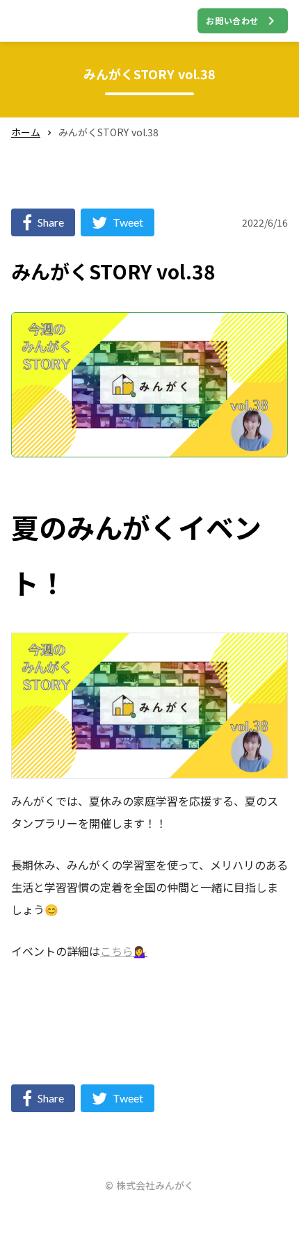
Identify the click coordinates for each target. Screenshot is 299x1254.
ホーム (25, 132)
